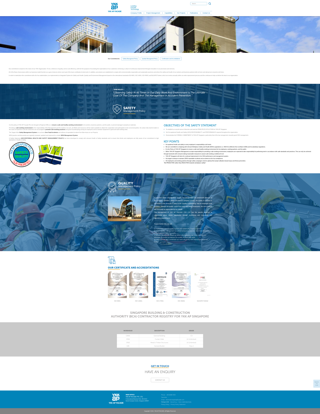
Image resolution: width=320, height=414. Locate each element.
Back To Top (317, 383)
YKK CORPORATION (184, 402)
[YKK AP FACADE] (115, 398)
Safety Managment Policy (130, 58)
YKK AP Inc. (174, 402)
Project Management (153, 13)
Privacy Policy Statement (178, 404)
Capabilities (168, 13)
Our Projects (181, 13)
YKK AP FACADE (114, 7)
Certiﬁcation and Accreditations (171, 58)
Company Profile (136, 13)
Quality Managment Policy (150, 58)
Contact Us (206, 13)
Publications (194, 13)
